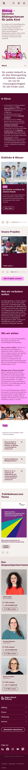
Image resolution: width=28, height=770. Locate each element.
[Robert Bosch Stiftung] (8, 699)
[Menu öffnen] (24, 3)
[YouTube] (17, 749)
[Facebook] (7, 749)
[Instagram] (12, 749)
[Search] (13, 3)
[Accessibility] (19, 3)
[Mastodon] (23, 749)
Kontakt (4, 767)
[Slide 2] (11, 222)
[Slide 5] (21, 222)
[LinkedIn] (2, 749)
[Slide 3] (16, 222)
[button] (14, 707)
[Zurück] (2, 222)
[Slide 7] (24, 222)
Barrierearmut (20, 763)
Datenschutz (12, 763)
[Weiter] (7, 222)
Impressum (4, 763)
